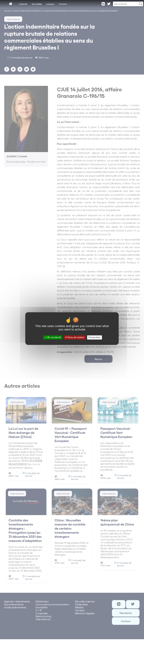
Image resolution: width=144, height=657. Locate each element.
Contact (63, 4)
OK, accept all (53, 337)
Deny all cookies (75, 337)
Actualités (37, 4)
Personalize (94, 337)
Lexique (50, 4)
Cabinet (23, 4)
